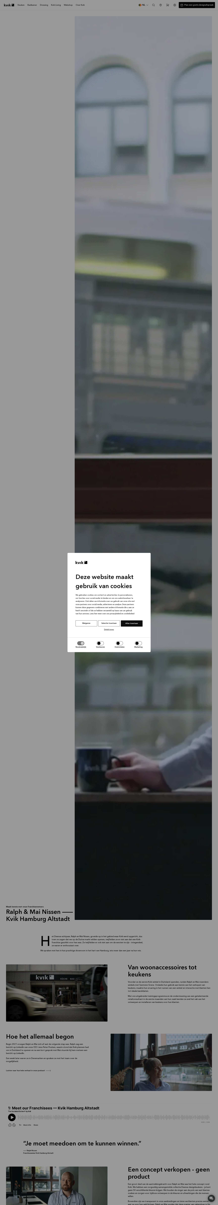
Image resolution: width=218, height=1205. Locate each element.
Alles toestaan (131, 623)
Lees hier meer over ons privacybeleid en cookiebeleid (112, 614)
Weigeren (86, 623)
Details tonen (109, 629)
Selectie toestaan (109, 623)
